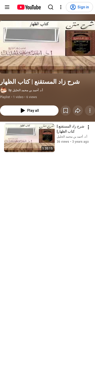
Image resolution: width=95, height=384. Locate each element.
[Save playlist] (66, 110)
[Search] (51, 7)
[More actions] (90, 110)
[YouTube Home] (28, 7)
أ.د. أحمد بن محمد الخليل (72, 136)
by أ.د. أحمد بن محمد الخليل (26, 90)
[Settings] (61, 7)
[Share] (78, 110)
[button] (47, 47)
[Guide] (7, 7)
